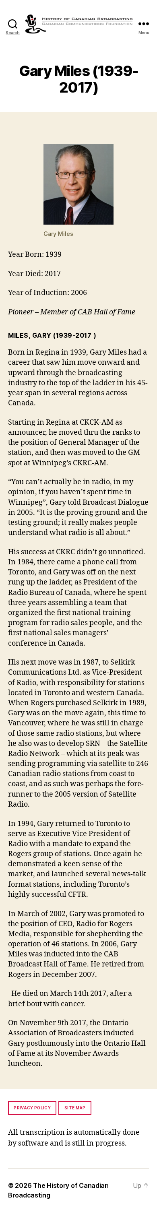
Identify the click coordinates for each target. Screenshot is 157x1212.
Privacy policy (32, 1107)
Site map (75, 1107)
